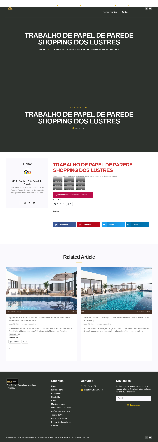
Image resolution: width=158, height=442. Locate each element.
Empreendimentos (68, 5)
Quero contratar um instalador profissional (73, 195)
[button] (64, 224)
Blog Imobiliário (79, 107)
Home (52, 5)
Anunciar (122, 5)
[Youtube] (150, 8)
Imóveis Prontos (109, 12)
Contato (125, 12)
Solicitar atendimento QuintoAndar (98, 5)
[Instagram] (146, 8)
